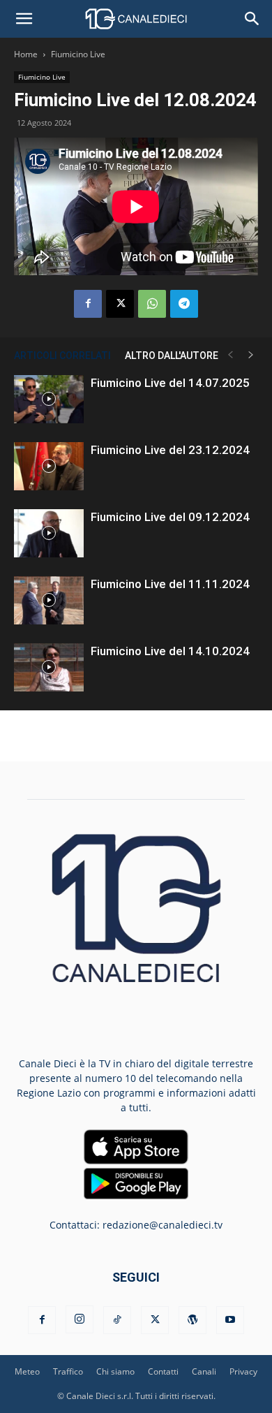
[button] (23, 19)
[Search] (252, 19)
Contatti (163, 1371)
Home (26, 54)
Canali (204, 1371)
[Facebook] (88, 304)
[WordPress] (192, 1320)
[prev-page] (230, 355)
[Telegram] (184, 304)
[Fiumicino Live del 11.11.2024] (49, 600)
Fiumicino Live (78, 54)
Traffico (68, 1371)
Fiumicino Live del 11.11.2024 (170, 584)
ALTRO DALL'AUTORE (171, 355)
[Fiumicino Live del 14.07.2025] (49, 399)
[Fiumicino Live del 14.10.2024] (49, 667)
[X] (120, 304)
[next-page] (251, 355)
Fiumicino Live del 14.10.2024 (170, 651)
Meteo (27, 1371)
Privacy (243, 1371)
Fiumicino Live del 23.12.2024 (170, 450)
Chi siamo (115, 1371)
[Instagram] (79, 1319)
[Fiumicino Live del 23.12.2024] (49, 466)
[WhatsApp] (152, 304)
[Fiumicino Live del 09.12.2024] (49, 533)
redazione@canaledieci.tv (162, 1224)
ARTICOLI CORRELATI (62, 355)
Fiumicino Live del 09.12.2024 (170, 517)
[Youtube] (230, 1320)
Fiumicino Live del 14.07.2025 (170, 383)
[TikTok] (117, 1320)
